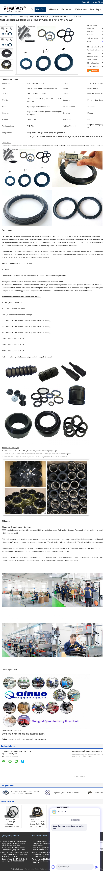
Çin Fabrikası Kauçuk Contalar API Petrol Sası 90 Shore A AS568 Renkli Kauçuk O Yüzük (44, 843)
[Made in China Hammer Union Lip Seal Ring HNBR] (46, 49)
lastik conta (43, 739)
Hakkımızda (53, 9)
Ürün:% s (40, 9)
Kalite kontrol (81, 9)
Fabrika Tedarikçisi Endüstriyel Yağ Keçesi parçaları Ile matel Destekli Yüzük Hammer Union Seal (14, 843)
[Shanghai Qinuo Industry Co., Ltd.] (14, 9)
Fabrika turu (66, 9)
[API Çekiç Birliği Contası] (90, 793)
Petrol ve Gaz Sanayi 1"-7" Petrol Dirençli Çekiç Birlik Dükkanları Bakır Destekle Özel (37, 824)
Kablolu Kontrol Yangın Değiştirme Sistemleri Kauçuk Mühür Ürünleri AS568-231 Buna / (44, 854)
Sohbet (94, 71)
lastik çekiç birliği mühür (30, 739)
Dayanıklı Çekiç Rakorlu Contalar (66, 793)
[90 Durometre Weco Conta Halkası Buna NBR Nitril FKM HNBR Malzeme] (5, 793)
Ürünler (14, 16)
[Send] (97, 867)
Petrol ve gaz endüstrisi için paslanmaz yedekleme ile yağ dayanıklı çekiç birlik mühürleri (12, 825)
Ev (32, 9)
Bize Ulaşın (95, 9)
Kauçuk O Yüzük (39, 836)
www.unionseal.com (12, 730)
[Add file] (53, 867)
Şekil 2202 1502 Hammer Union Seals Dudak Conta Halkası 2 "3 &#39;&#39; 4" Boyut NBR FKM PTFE (15, 854)
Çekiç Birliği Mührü (26, 16)
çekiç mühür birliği (14, 739)
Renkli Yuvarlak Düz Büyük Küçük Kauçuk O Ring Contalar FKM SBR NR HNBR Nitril (45, 861)
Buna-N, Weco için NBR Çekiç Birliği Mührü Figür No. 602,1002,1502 (14, 860)
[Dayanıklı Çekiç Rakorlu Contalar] (47, 793)
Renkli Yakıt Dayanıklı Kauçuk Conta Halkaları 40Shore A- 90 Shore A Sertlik (45, 849)
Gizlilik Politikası (17, 869)
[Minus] (96, 811)
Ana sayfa (4, 16)
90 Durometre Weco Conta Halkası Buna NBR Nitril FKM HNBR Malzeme (25, 793)
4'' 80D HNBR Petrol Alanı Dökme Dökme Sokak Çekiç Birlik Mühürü (13, 849)
